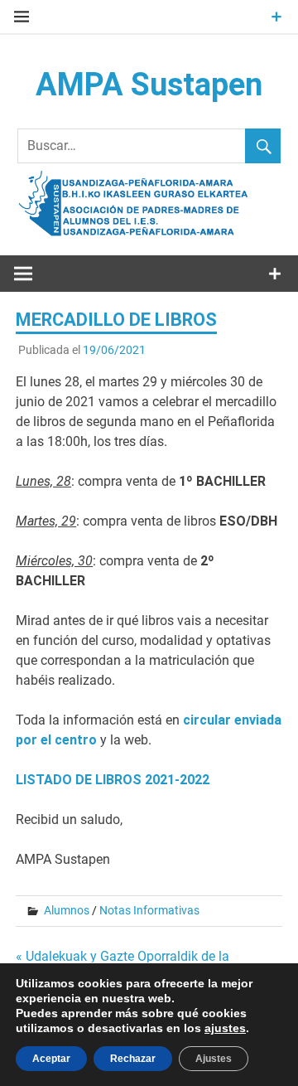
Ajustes (213, 1058)
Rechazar (133, 1058)
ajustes (225, 1028)
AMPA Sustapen (149, 84)
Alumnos (66, 910)
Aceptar (51, 1058)
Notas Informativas (149, 910)
